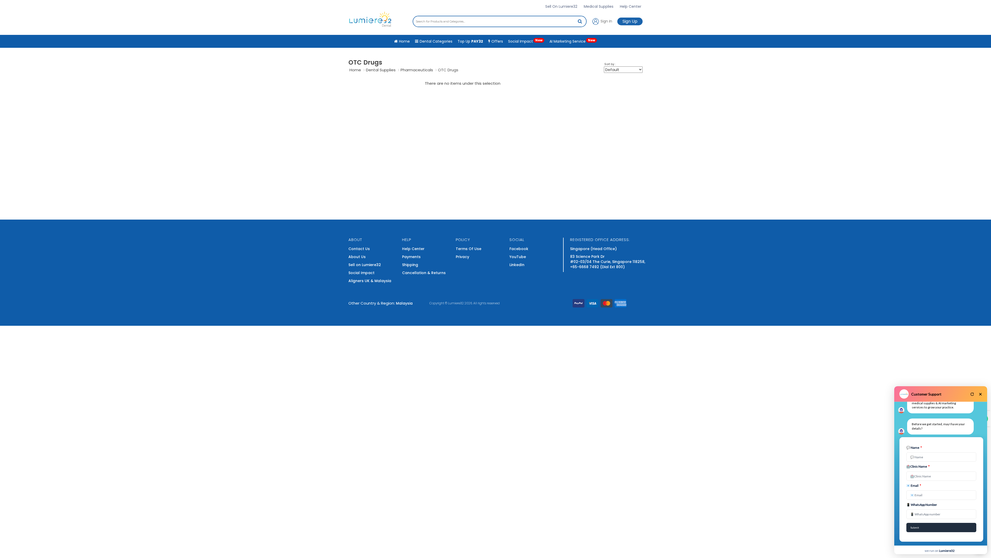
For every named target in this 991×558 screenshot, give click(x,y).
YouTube (517, 256)
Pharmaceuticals (417, 70)
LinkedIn (516, 264)
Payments (411, 256)
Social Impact (525, 41)
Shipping (410, 264)
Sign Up (629, 21)
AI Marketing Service (572, 41)
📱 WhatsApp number (921, 505)
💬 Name (914, 448)
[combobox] (499, 21)
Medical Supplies (598, 6)
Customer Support (926, 394)
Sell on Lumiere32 (364, 264)
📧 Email (913, 485)
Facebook (518, 248)
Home (355, 70)
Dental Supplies (381, 70)
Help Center (630, 6)
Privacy (462, 256)
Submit (914, 527)
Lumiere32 (456, 303)
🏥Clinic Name (918, 466)
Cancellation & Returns (424, 272)
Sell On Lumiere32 (561, 6)
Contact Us (359, 248)
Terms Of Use (468, 248)
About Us (357, 256)
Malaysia (404, 303)
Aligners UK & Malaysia (369, 280)
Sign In (606, 21)
